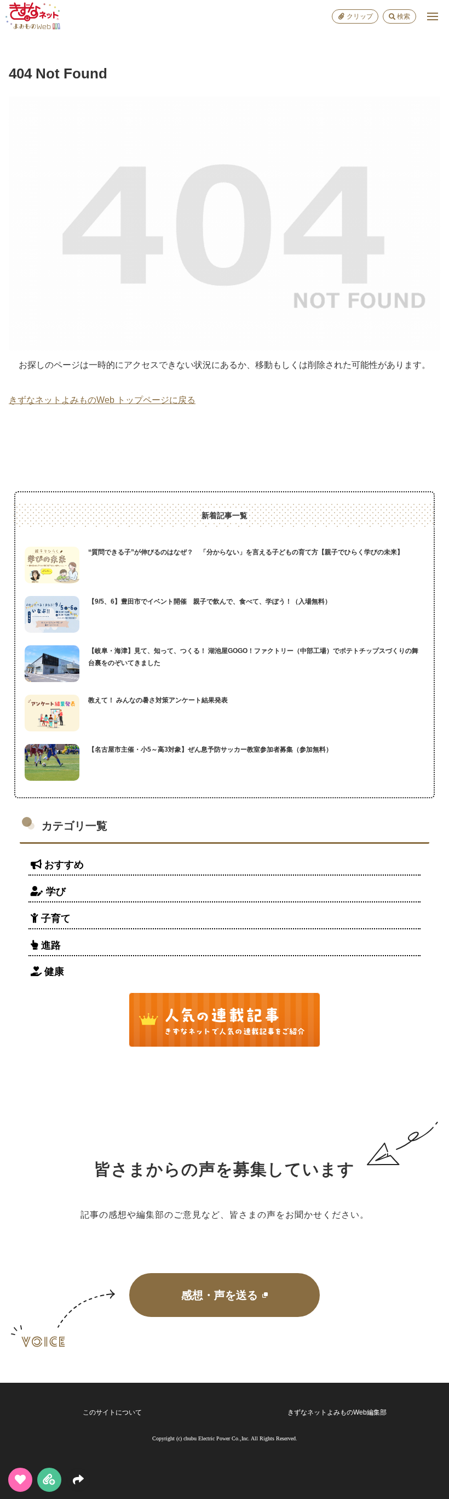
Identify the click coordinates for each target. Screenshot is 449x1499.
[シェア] (78, 1480)
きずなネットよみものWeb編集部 (337, 1412)
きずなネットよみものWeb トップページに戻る (102, 400)
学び (54, 891)
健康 (53, 971)
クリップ (360, 16)
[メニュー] (432, 16)
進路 (49, 945)
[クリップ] (49, 1480)
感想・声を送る (219, 1295)
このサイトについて (112, 1412)
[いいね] (20, 1480)
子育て (54, 918)
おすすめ (63, 864)
